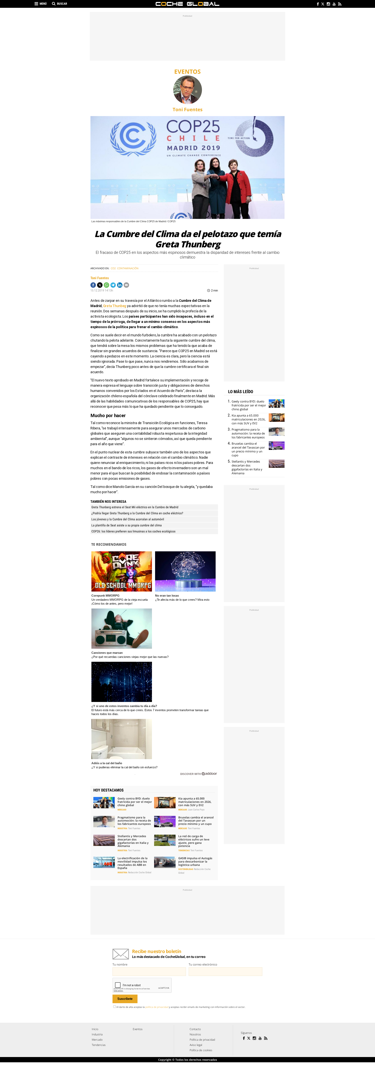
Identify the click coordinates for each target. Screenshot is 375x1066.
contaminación (127, 268)
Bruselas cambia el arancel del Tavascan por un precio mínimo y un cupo (196, 820)
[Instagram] (328, 4)
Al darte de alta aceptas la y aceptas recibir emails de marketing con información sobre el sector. (180, 1007)
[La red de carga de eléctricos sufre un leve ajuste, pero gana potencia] (165, 840)
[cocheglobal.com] (187, 4)
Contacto (195, 1029)
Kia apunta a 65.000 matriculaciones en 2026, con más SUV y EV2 (195, 802)
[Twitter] (322, 4)
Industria (122, 828)
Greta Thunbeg (114, 306)
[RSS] (339, 4)
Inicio (95, 1029)
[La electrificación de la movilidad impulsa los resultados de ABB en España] (104, 862)
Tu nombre (119, 964)
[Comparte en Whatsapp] (106, 285)
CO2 (113, 268)
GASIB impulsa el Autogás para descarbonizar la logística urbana (195, 861)
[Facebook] (316, 4)
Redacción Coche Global (139, 872)
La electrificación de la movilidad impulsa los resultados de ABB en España (132, 863)
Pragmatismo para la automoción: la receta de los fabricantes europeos (134, 820)
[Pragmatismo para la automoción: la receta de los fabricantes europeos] (104, 821)
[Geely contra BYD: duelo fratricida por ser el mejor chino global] (104, 802)
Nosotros (195, 1034)
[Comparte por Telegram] (113, 285)
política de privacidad (156, 1007)
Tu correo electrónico (203, 964)
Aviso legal (196, 1045)
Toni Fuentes (188, 109)
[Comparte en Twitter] (100, 285)
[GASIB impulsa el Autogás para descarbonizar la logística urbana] (165, 862)
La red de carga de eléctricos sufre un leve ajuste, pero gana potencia (193, 841)
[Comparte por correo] (126, 285)
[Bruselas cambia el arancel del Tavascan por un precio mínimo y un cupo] (165, 821)
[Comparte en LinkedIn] (119, 285)
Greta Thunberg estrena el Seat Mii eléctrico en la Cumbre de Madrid (134, 507)
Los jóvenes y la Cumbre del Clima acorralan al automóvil (127, 519)
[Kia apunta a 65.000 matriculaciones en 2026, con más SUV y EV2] (165, 802)
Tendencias (184, 850)
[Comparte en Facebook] (93, 285)
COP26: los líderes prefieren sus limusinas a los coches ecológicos (133, 531)
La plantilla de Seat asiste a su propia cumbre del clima (126, 525)
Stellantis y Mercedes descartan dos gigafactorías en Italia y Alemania (133, 841)
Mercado (122, 809)
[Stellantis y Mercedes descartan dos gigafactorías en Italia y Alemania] (104, 840)
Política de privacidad (202, 1039)
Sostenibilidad (185, 869)
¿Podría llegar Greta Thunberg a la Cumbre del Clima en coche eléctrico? (137, 513)
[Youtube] (333, 4)
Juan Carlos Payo (196, 809)
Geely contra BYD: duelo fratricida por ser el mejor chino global (135, 802)
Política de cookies (201, 1050)
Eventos (138, 1029)
